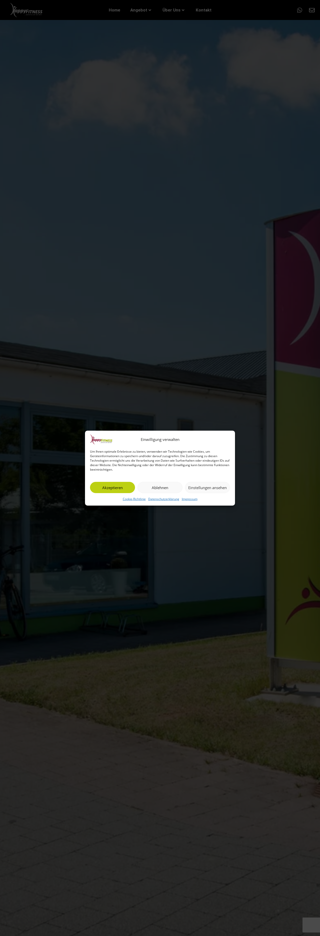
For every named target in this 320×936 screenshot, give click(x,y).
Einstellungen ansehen (207, 487)
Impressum (190, 499)
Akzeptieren (112, 487)
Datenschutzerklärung (163, 499)
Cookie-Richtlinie (134, 499)
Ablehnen (160, 487)
